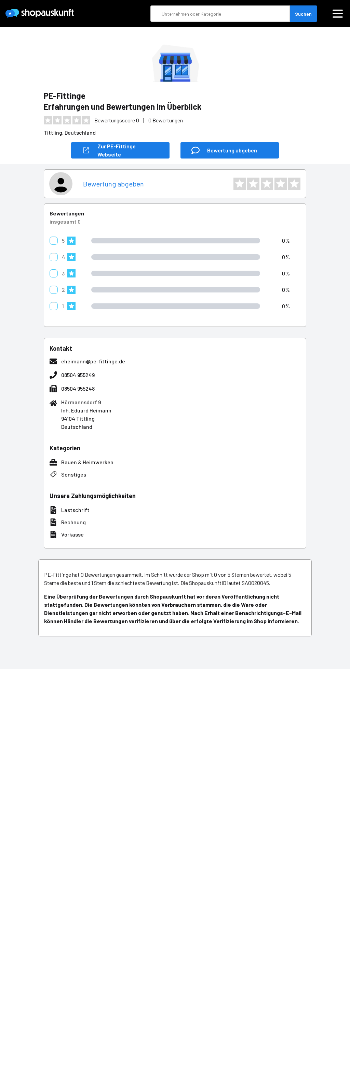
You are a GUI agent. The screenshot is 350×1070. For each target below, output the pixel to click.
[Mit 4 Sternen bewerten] (280, 184)
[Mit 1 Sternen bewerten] (239, 184)
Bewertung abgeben (113, 184)
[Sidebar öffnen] (337, 13)
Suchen (303, 14)
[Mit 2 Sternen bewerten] (253, 184)
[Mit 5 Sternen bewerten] (294, 184)
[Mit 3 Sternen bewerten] (267, 184)
